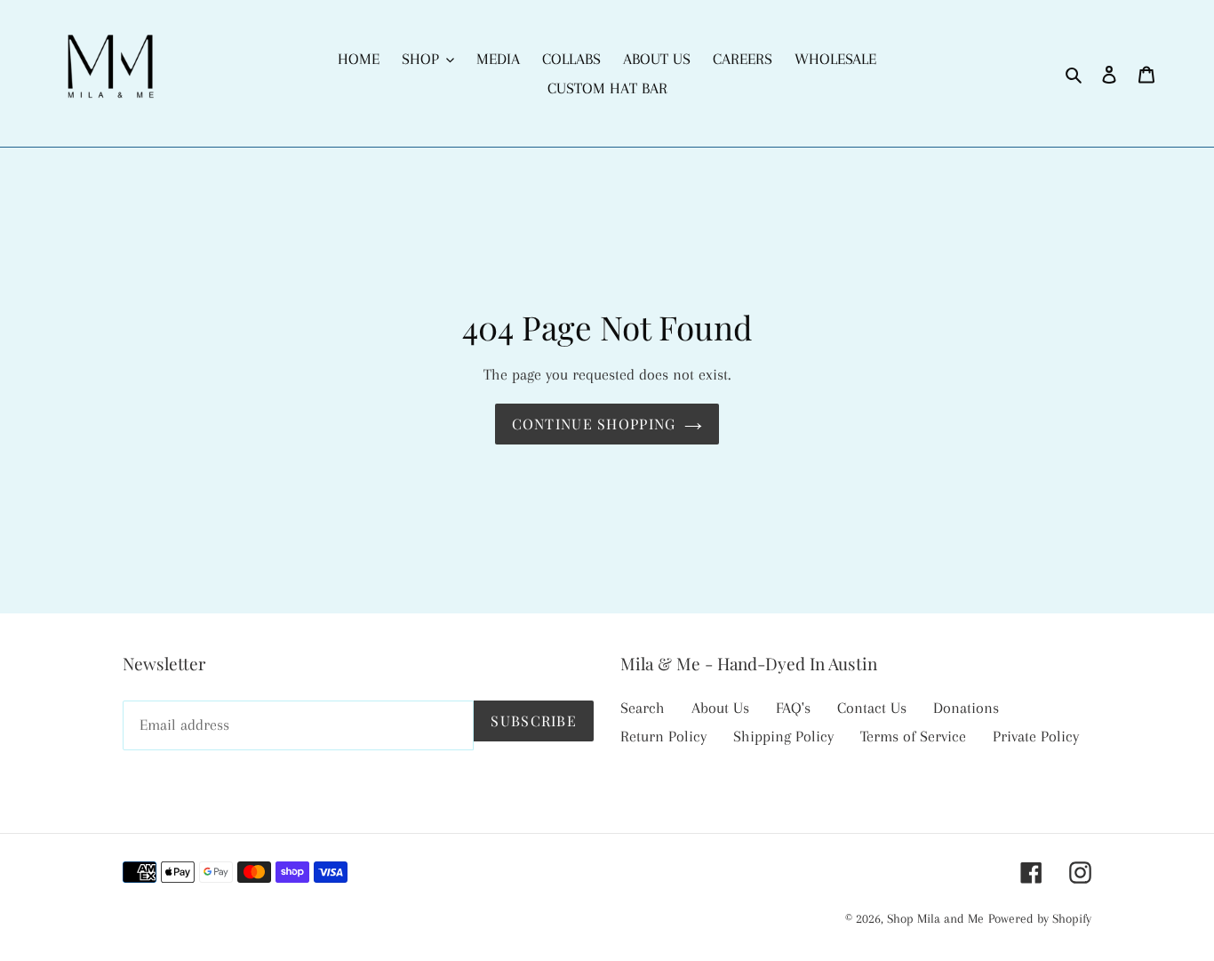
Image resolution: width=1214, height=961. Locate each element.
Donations (966, 708)
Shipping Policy (783, 736)
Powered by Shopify (1039, 918)
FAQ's (793, 708)
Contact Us (872, 708)
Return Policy (663, 736)
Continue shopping (594, 423)
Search (642, 708)
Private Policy (1036, 736)
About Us (720, 708)
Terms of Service (913, 736)
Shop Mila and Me (935, 918)
